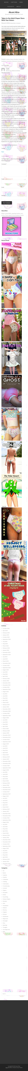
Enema (4, 894)
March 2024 (6, 645)
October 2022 (6, 665)
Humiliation (3, 61)
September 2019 (7, 741)
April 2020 (5, 726)
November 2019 (7, 737)
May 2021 (5, 698)
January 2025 (6, 635)
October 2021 (6, 687)
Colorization (6, 883)
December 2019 (6, 735)
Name (2, 179)
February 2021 (6, 704)
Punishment (9, 61)
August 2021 (6, 691)
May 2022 (5, 674)
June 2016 (5, 826)
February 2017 (6, 809)
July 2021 (5, 693)
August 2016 (6, 822)
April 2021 (5, 700)
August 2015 (6, 848)
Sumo (7, 1067)
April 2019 (5, 752)
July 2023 (5, 656)
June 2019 (5, 748)
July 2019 (5, 746)
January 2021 (6, 706)
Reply (2, 151)
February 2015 (6, 859)
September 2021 (7, 689)
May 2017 (5, 802)
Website (3, 195)
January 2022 (6, 680)
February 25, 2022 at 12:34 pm (13, 70)
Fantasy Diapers (6, 899)
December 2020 (6, 709)
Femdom (20, 59)
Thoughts (10, 6)
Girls (21, 2)
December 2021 (6, 682)
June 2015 (5, 852)
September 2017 (7, 794)
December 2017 (6, 787)
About (19, 6)
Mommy (5, 910)
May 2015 (5, 855)
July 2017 (5, 798)
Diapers (12, 59)
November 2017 (7, 789)
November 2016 (7, 815)
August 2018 (6, 770)
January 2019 (6, 759)
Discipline (16, 59)
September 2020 (7, 715)
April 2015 (5, 857)
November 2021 (7, 685)
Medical (5, 907)
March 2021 (6, 702)
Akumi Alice (14, 12)
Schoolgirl (19, 61)
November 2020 (7, 711)
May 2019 (5, 750)
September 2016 (7, 820)
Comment (4, 164)
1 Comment (18, 23)
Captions (14, 2)
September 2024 (7, 639)
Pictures (5, 914)
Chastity (5, 877)
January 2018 (6, 785)
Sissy (23, 61)
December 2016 (6, 813)
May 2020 (5, 724)
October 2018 (6, 765)
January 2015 (6, 861)
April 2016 (5, 831)
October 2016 (6, 818)
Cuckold (5, 888)
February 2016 (6, 835)
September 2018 (7, 767)
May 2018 (5, 776)
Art (3, 870)
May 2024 (5, 643)
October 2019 (6, 739)
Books (6, 2)
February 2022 (6, 678)
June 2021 (5, 696)
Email (2, 187)
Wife (4, 931)
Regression (14, 61)
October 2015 (6, 844)
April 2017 (5, 804)
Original (5, 912)
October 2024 (6, 637)
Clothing (5, 881)
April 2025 (5, 630)
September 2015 (7, 846)
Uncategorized (6, 929)
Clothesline (5, 879)
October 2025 (6, 628)
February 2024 (6, 648)
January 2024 (6, 650)
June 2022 (5, 672)
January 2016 (6, 837)
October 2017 (6, 791)
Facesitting (5, 896)
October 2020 (6, 713)
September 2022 (7, 667)
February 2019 (6, 757)
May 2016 (5, 828)
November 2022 (7, 663)
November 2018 (7, 763)
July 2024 (5, 641)
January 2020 (6, 733)
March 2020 (6, 728)
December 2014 (6, 863)
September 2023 (7, 654)
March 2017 (6, 807)
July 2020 (5, 720)
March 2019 (6, 754)
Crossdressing (6, 886)
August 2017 (6, 796)
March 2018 (6, 780)
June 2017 (5, 800)
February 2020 (6, 730)
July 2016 (5, 824)
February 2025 (6, 632)
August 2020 (6, 717)
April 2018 (5, 778)
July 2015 (5, 850)
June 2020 (5, 722)
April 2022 (5, 676)
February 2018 (6, 783)
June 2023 (5, 659)
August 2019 (6, 743)
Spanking (5, 925)
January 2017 (6, 811)
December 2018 (6, 761)
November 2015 (7, 841)
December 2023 (6, 652)
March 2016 (6, 833)
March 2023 (6, 661)
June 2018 (5, 774)
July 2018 (5, 772)
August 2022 (6, 669)
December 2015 (6, 839)
